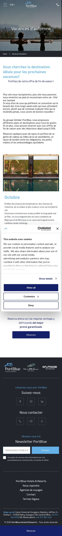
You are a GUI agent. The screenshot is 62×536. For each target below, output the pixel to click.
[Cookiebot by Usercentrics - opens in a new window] (38, 229)
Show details (46, 278)
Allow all (31, 287)
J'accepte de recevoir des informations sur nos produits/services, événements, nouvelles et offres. (28, 458)
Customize (29, 296)
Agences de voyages (31, 490)
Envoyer (45, 450)
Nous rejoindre (31, 486)
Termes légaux (31, 499)
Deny (31, 305)
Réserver (31, 531)
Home (5, 54)
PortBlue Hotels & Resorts (31, 481)
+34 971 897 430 (43, 517)
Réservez (31, 335)
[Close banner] (57, 229)
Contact (31, 494)
